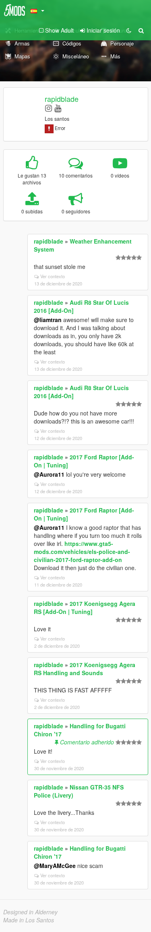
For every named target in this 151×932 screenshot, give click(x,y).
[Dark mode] (128, 30)
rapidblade (62, 98)
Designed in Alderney (30, 912)
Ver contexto (52, 276)
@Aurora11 (49, 474)
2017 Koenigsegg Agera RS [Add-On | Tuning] (84, 607)
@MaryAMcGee (55, 866)
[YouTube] (58, 108)
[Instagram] (48, 108)
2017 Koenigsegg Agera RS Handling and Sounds (84, 669)
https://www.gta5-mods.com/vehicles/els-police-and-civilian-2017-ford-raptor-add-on (82, 551)
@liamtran (48, 320)
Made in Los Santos (28, 920)
